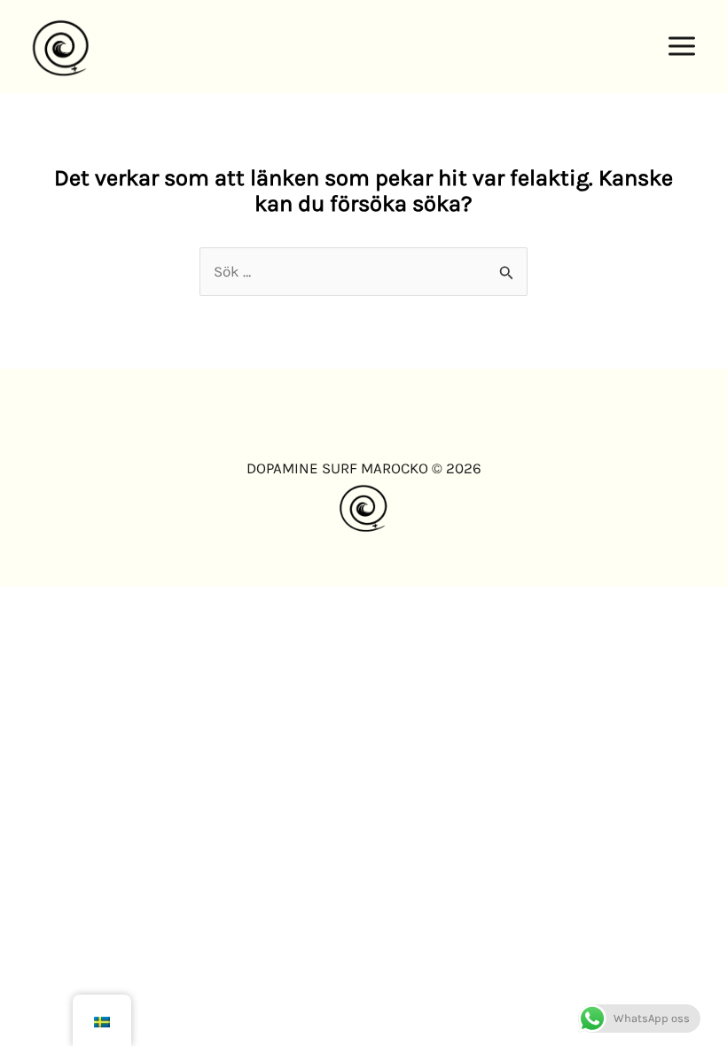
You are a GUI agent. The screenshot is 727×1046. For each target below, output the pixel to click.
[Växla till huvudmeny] (682, 47)
